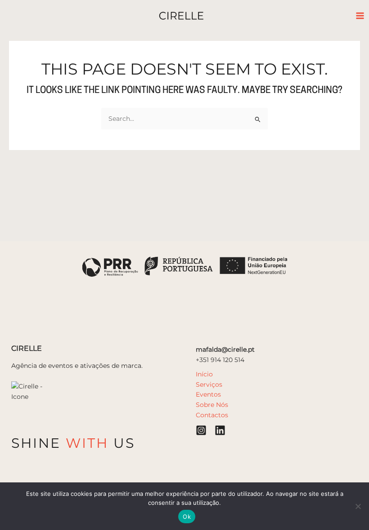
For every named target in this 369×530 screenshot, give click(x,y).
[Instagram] (201, 430)
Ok (187, 516)
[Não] (357, 506)
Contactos (212, 415)
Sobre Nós (212, 404)
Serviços (209, 384)
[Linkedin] (220, 430)
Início (204, 374)
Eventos (208, 394)
